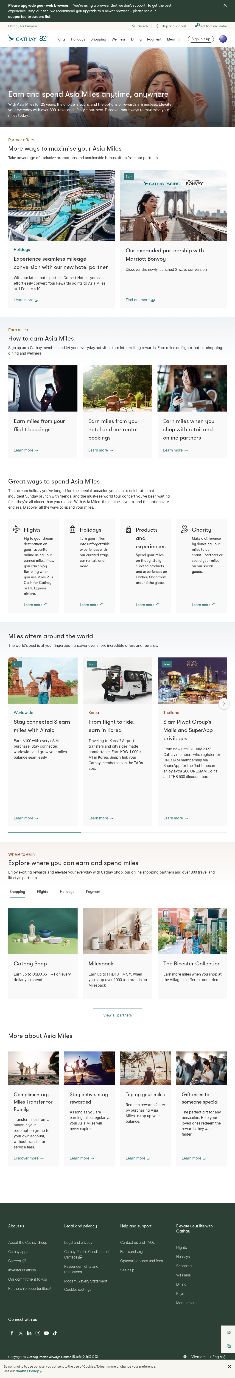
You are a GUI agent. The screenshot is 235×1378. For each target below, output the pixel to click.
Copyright (15, 1357)
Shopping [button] (98, 39)
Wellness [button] (119, 39)
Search (143, 26)
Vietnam (198, 1356)
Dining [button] (136, 39)
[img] (225, 5)
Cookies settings (77, 1290)
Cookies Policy (27, 1371)
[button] (26, 300)
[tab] (17, 891)
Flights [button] (59, 39)
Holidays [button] (78, 39)
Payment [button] (154, 39)
